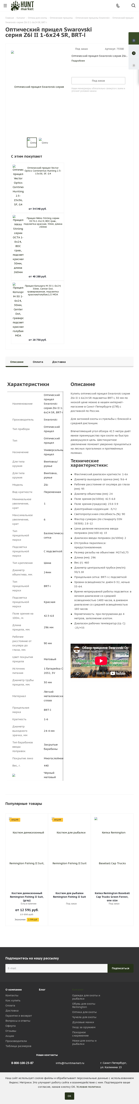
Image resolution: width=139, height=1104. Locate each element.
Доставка (12, 1010)
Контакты (11, 995)
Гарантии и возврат (18, 1015)
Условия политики (88, 1086)
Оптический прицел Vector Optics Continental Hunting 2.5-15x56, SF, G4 (43, 170)
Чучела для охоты (84, 1017)
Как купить (12, 1000)
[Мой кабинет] (126, 5)
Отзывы (10, 1031)
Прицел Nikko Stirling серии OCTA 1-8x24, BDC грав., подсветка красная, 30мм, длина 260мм (43, 222)
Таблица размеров (18, 1046)
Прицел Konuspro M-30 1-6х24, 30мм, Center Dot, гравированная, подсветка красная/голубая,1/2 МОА (43, 290)
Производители (16, 1041)
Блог (42, 989)
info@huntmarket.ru (70, 1063)
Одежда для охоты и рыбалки (86, 997)
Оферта (10, 1025)
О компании (13, 989)
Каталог (78, 989)
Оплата (10, 1005)
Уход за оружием (83, 1027)
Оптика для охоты (84, 1012)
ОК (69, 1096)
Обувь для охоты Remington (83, 1005)
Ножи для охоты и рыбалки (84, 1042)
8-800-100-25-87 (22, 1063)
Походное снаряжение (80, 1034)
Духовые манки (83, 1022)
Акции (9, 1036)
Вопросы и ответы (17, 1020)
